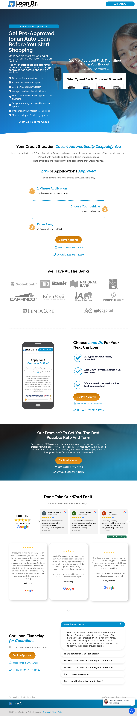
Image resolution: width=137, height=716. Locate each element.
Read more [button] (46, 531)
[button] (127, 521)
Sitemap (46, 712)
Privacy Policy (57, 712)
